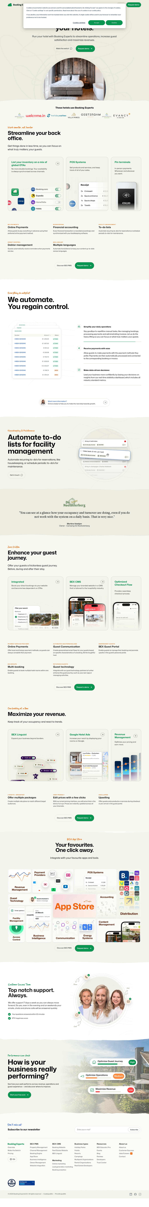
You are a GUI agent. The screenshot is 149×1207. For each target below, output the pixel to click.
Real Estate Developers (83, 1165)
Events (99, 1150)
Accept (96, 23)
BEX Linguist (19, 734)
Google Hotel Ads (80, 734)
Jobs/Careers (124, 1153)
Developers (101, 1159)
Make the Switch (14, 1150)
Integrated (17, 581)
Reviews (100, 1156)
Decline (114, 23)
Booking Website (58, 1147)
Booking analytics (59, 1170)
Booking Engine (36, 1153)
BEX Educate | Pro (104, 1147)
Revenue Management (123, 736)
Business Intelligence (38, 1159)
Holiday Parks (79, 1147)
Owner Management (38, 1162)
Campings (78, 1156)
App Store (34, 1156)
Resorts (77, 1153)
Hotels (77, 1150)
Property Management (38, 1147)
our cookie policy (94, 10)
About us (122, 1147)
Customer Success (126, 1150)
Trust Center (101, 1162)
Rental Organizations (82, 1162)
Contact (122, 1156)
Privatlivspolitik (60, 1194)
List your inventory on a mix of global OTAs (29, 164)
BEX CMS (75, 581)
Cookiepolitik (48, 1194)
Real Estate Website (60, 1150)
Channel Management (38, 1150)
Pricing (10, 1153)
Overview (11, 1147)
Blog (98, 1153)
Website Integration (37, 1165)
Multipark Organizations (83, 1159)
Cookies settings (79, 23)
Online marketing (59, 1164)
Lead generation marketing (62, 1167)
